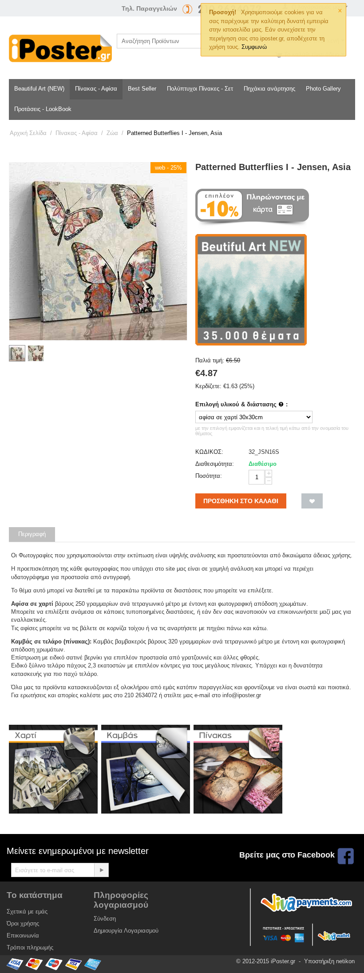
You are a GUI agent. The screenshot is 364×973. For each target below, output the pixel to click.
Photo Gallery (323, 88)
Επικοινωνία (23, 935)
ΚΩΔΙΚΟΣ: (209, 452)
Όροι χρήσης (23, 923)
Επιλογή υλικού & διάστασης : (241, 404)
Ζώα (112, 133)
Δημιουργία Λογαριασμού (126, 930)
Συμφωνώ (254, 47)
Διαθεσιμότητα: (214, 464)
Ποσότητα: (208, 476)
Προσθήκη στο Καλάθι (240, 500)
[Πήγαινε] (101, 870)
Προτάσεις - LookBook (42, 109)
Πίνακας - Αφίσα (96, 88)
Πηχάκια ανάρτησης (269, 88)
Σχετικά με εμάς (27, 911)
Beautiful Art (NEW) (39, 88)
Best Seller (142, 88)
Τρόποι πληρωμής (30, 947)
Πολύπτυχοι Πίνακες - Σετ (200, 88)
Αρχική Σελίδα (28, 133)
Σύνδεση (105, 918)
